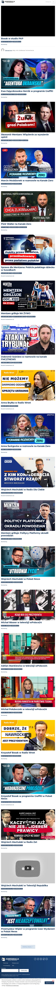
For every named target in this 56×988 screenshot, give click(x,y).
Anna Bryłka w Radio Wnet (16, 402)
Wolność (25, 140)
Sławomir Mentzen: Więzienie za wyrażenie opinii (25, 135)
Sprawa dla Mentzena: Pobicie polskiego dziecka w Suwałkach (27, 268)
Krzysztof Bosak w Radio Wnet (18, 752)
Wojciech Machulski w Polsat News (20, 579)
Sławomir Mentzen (6, 140)
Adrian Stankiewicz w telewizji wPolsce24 (24, 665)
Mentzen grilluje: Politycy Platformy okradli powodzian (24, 534)
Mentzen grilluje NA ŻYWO (15, 313)
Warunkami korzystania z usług (9, 975)
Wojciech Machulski (7, 492)
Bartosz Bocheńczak (19, 316)
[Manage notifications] (53, 981)
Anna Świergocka (6, 449)
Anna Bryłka (5, 406)
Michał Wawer (5, 625)
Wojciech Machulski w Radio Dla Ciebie (23, 489)
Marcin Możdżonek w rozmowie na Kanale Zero (27, 180)
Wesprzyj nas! (15, 963)
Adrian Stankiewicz (7, 669)
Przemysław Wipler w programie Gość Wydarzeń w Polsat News (28, 930)
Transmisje (5, 963)
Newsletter (3, 968)
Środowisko (23, 227)
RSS (13, 965)
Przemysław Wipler (7, 934)
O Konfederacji (6, 965)
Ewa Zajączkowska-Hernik (9, 94)
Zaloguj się (48, 1)
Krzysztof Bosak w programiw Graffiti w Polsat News (26, 797)
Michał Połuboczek (7, 712)
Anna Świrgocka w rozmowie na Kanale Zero (25, 446)
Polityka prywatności (12, 985)
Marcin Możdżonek (6, 183)
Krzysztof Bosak (6, 41)
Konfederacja (16, 41)
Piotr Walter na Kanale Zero (16, 224)
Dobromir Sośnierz (7, 362)
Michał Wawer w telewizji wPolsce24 (21, 622)
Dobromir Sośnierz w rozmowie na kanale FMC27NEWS (24, 358)
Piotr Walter (5, 227)
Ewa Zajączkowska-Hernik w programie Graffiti (27, 91)
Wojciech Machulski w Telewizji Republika (24, 885)
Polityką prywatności (26, 974)
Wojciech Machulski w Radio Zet (19, 842)
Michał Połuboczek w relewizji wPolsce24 (24, 709)
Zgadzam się (49, 982)
